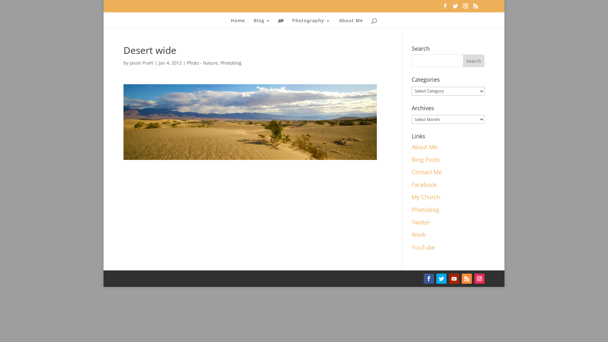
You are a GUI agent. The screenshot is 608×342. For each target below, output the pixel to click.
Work (419, 234)
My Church (426, 197)
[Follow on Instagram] (479, 279)
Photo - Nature (202, 63)
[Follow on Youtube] (454, 279)
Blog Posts (426, 159)
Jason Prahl (142, 63)
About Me (351, 20)
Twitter (421, 222)
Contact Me (427, 172)
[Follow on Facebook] (429, 279)
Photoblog (231, 63)
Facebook (424, 184)
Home (238, 20)
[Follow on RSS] (467, 279)
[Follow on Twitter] (441, 279)
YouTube (423, 247)
